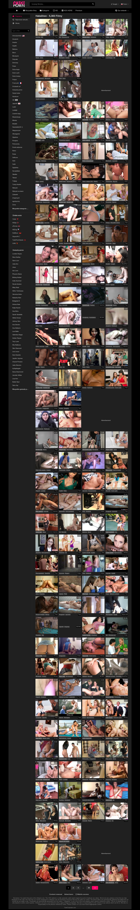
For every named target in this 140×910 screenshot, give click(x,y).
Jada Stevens (16, 365)
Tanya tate (85, 655)
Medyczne (85, 779)
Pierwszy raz (65, 37)
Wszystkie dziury (115, 222)
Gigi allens (39, 738)
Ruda (14, 154)
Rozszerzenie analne (65, 161)
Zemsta (61, 99)
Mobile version (83, 894)
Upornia (55, 78)
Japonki (14, 103)
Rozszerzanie (92, 491)
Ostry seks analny (87, 243)
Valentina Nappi (17, 334)
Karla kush (109, 800)
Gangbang (85, 317)
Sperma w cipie (66, 119)
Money (47, 614)
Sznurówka (70, 449)
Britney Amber (17, 277)
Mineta (14, 120)
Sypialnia (15, 167)
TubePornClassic (17, 240)
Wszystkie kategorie (19, 208)
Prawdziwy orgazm (64, 140)
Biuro (14, 52)
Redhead (114, 326)
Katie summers (110, 532)
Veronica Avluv (17, 294)
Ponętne (15, 140)
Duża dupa (15, 69)
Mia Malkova (16, 345)
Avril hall (38, 140)
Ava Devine (16, 324)
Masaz (37, 243)
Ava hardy (85, 119)
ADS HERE (68, 10)
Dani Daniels (16, 355)
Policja (108, 222)
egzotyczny (16, 201)
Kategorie (45, 10)
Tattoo (107, 37)
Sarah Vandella (17, 314)
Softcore (15, 157)
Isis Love (15, 270)
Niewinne (61, 552)
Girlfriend (38, 119)
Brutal (84, 717)
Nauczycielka (86, 264)
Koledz (67, 57)
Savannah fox (110, 697)
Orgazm (38, 491)
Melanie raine (39, 222)
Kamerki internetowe (88, 800)
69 (66, 552)
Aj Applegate (16, 368)
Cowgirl (113, 264)
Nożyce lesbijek (40, 614)
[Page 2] (95, 888)
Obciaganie (16, 134)
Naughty (66, 408)
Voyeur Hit (125, 614)
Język (115, 449)
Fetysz (14, 79)
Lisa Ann (15, 378)
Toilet (60, 284)
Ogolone (15, 137)
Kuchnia (38, 37)
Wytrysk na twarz (17, 191)
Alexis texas (109, 738)
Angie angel (109, 449)
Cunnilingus (109, 57)
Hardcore (15, 96)
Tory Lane (15, 341)
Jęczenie (89, 57)
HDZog (14, 229)
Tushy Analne (16, 184)
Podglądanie (92, 779)
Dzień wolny (92, 655)
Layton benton (86, 635)
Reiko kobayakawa (88, 161)
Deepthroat (39, 202)
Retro (14, 150)
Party (65, 491)
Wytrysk (15, 188)
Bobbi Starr (16, 382)
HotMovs (15, 233)
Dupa (14, 66)
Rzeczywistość (40, 78)
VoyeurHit (15, 236)
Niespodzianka (44, 882)
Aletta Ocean (16, 318)
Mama (37, 57)
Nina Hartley (16, 257)
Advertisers (68, 894)
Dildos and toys (40, 346)
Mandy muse (86, 37)
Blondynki (15, 56)
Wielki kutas (62, 181)
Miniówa (43, 161)
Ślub (60, 78)
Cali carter (85, 202)
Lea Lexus (15, 351)
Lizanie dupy (16, 113)
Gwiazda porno (17, 90)
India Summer (17, 281)
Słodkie (14, 174)
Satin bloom (109, 717)
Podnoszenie (39, 429)
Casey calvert (109, 552)
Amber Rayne (16, 338)
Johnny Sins (16, 321)
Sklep (44, 532)
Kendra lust (70, 202)
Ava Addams (16, 328)
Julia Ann (15, 264)
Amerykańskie (17, 36)
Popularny (18, 16)
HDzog (55, 57)
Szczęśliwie (16, 171)
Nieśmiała (62, 511)
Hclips (55, 119)
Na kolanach (69, 676)
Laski (14, 107)
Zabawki (15, 194)
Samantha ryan (110, 367)
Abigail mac (62, 449)
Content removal (55, 894)
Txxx (56, 37)
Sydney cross (39, 862)
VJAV (14, 243)
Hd (13, 100)
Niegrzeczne (16, 130)
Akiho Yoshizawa (17, 291)
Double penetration (69, 243)
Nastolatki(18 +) (17, 127)
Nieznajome (116, 346)
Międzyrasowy (86, 697)
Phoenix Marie (17, 274)
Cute (88, 346)
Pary (60, 305)
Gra (116, 532)
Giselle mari (62, 202)
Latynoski (72, 697)
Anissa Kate (16, 304)
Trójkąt (14, 181)
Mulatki (14, 124)
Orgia (114, 243)
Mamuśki (61, 820)
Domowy (15, 62)
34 (89, 888)
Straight (114, 4)
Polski (125, 4)
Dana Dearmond (17, 372)
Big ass (112, 37)
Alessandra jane (87, 449)
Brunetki (108, 140)
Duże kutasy (16, 76)
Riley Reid (15, 287)
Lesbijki (14, 110)
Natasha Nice (16, 297)
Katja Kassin (16, 308)
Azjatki (14, 46)
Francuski (15, 83)
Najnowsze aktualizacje (22, 19)
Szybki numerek (40, 99)
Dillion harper (63, 882)
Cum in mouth (117, 470)
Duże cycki (15, 73)
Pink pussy (92, 202)
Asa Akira (15, 311)
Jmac (14, 267)
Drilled (108, 284)
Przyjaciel (93, 140)
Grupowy (41, 594)
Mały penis (109, 759)
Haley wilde (86, 222)
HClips (14, 222)
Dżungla (38, 161)
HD (56, 10)
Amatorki (15, 39)
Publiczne (47, 429)
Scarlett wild (86, 305)
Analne (14, 42)
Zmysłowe (94, 635)
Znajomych (16, 198)
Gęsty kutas (16, 93)
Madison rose (63, 759)
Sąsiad (66, 99)
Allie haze (85, 594)
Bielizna (14, 49)
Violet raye (39, 532)
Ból (42, 37)
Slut (60, 119)
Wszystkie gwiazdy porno (21, 389)
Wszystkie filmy (31, 10)
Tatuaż (14, 177)
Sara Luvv (15, 260)
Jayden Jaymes (17, 358)
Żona (14, 204)
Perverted (108, 202)
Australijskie (44, 305)
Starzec (114, 202)
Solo (13, 161)
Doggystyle (46, 408)
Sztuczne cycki (117, 717)
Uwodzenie (109, 346)
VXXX (126, 37)
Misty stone (109, 470)
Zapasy (61, 594)
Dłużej (17, 23)
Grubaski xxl (16, 86)
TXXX (14, 219)
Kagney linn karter (64, 841)
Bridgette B (16, 301)
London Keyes (17, 254)
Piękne (42, 367)
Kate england (86, 140)
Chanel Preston (17, 362)
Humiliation (92, 317)
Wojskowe (109, 243)
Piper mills (62, 676)
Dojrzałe (15, 59)
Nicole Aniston (17, 284)
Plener (90, 820)
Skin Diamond (16, 348)
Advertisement (106, 90)
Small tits (38, 552)
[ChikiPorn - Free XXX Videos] (19, 3)
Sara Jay (15, 385)
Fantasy (92, 305)
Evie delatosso (110, 882)
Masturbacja (16, 117)
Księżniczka (46, 202)
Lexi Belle (15, 331)
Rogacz (67, 573)
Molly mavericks (87, 738)
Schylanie (93, 37)
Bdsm (89, 532)
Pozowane (39, 408)
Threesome (109, 181)
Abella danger (63, 429)
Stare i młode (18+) (88, 181)
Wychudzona (39, 264)
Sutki (14, 164)
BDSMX (55, 202)
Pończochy (15, 144)
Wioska (114, 655)
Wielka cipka (46, 738)
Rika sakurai (39, 511)
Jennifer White (17, 375)
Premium (79, 10)
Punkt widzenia (17, 147)
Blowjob (70, 429)
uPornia (14, 226)
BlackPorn (125, 264)
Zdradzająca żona (94, 594)
